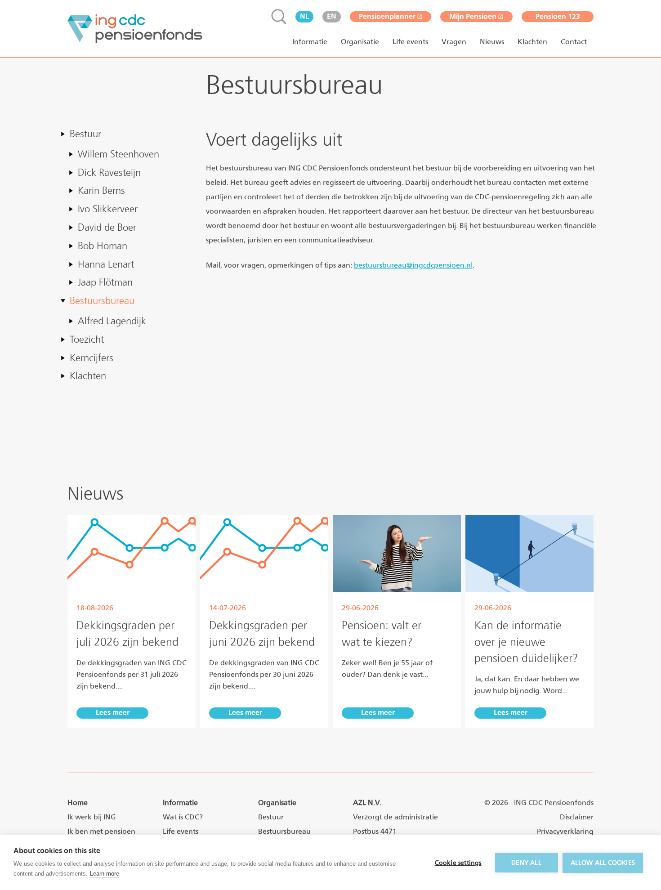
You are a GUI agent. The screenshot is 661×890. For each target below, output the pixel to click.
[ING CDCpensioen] (134, 29)
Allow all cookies (603, 862)
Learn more (104, 873)
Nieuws (492, 41)
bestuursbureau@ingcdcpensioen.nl (413, 265)
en (331, 16)
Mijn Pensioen (472, 16)
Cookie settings (458, 862)
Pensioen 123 (558, 16)
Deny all (526, 862)
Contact (574, 41)
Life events (410, 41)
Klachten (532, 41)
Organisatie (360, 41)
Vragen (454, 41)
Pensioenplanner (387, 16)
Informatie (309, 41)
